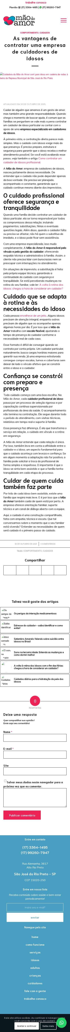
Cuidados (45, 32)
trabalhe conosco (35, 998)
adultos (35, 967)
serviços (35, 952)
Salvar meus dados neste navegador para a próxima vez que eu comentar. (33, 784)
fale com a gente (35, 991)
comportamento (32, 550)
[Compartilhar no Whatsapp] (35, 570)
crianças (35, 975)
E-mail (8, 748)
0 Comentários (48, 544)
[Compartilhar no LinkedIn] (47, 570)
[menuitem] (36, 2)
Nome (7, 732)
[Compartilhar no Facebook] (10, 570)
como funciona (35, 944)
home (35, 936)
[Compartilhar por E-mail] (60, 570)
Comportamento (29, 32)
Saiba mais (48, 1025)
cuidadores (35, 983)
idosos (35, 960)
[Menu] (62, 20)
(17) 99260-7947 (51, 7)
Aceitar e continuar (26, 1025)
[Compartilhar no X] (22, 570)
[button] (61, 1023)
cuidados (48, 550)
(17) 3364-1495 (29, 7)
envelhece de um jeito (33, 315)
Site (6, 765)
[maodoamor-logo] (19, 20)
